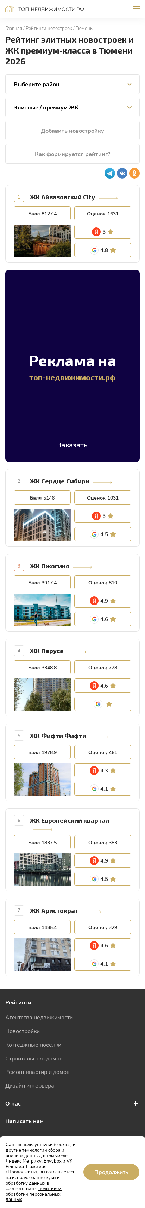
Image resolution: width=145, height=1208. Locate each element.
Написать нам (24, 1121)
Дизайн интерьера (29, 1085)
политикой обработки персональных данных (34, 1193)
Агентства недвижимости (39, 1017)
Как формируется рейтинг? (72, 153)
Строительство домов (34, 1058)
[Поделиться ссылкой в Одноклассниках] (134, 173)
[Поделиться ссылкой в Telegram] (110, 173)
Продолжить (111, 1172)
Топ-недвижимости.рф (44, 9)
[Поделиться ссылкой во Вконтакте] (122, 173)
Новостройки (22, 1030)
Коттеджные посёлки (33, 1044)
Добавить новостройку (72, 130)
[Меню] (136, 8)
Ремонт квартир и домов (37, 1071)
